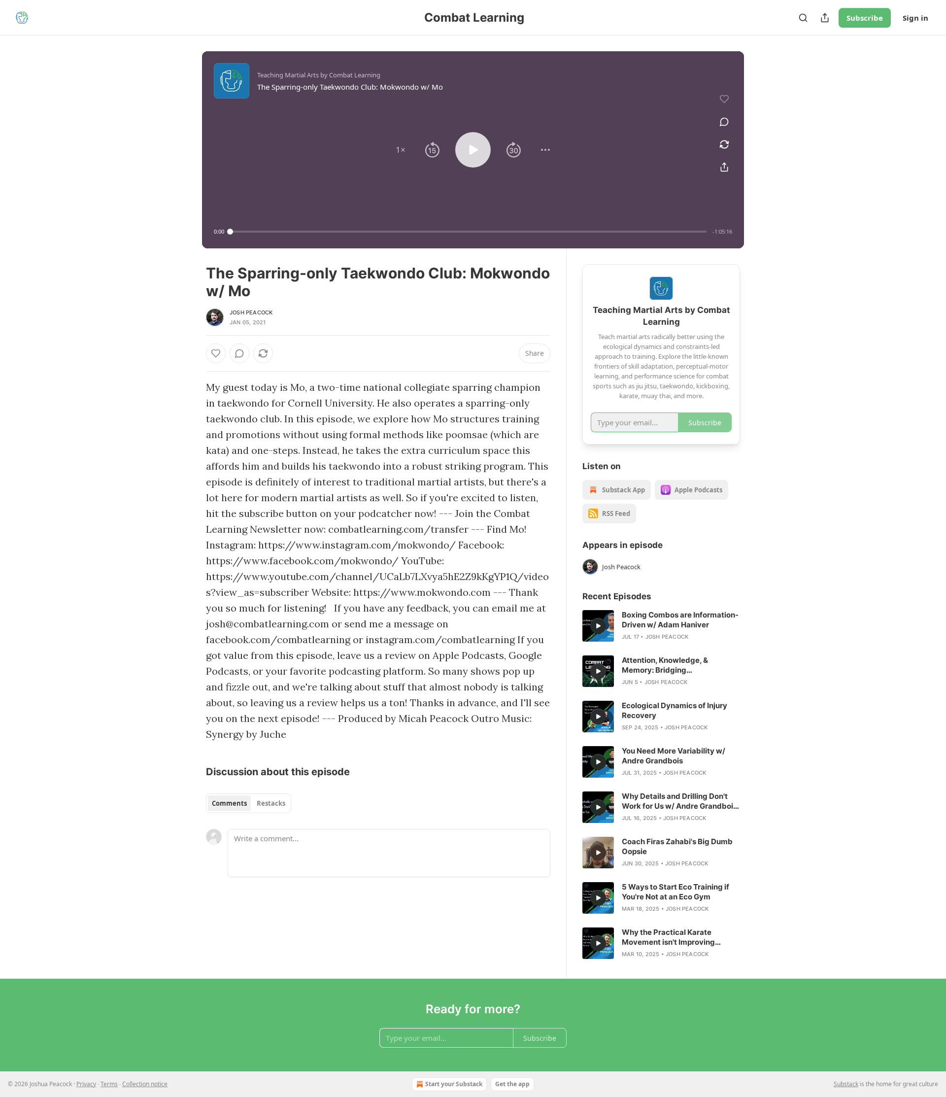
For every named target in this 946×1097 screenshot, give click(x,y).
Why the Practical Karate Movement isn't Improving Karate (668, 937)
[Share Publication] (825, 18)
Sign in (915, 18)
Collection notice (145, 1084)
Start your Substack (453, 1084)
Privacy (86, 1084)
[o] (598, 626)
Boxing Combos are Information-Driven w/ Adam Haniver (680, 619)
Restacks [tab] (271, 803)
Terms (109, 1084)
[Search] (803, 18)
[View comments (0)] (724, 121)
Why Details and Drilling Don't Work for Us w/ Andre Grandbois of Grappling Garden (679, 801)
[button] (400, 150)
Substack (846, 1084)
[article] (661, 626)
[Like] (216, 353)
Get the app (512, 1084)
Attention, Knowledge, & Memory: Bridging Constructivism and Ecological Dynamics (676, 665)
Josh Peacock (251, 312)
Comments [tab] (229, 803)
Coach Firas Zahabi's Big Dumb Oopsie (677, 846)
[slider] (468, 232)
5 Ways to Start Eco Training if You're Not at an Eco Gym (675, 891)
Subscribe (864, 18)
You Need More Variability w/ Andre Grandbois (673, 755)
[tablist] (248, 803)
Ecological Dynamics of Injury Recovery (674, 710)
